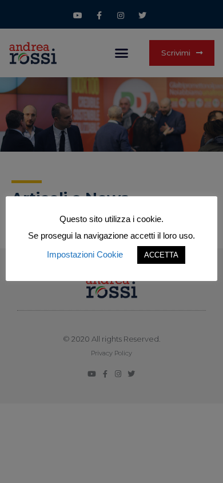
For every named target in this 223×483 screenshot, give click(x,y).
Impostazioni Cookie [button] (85, 254)
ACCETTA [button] (161, 255)
